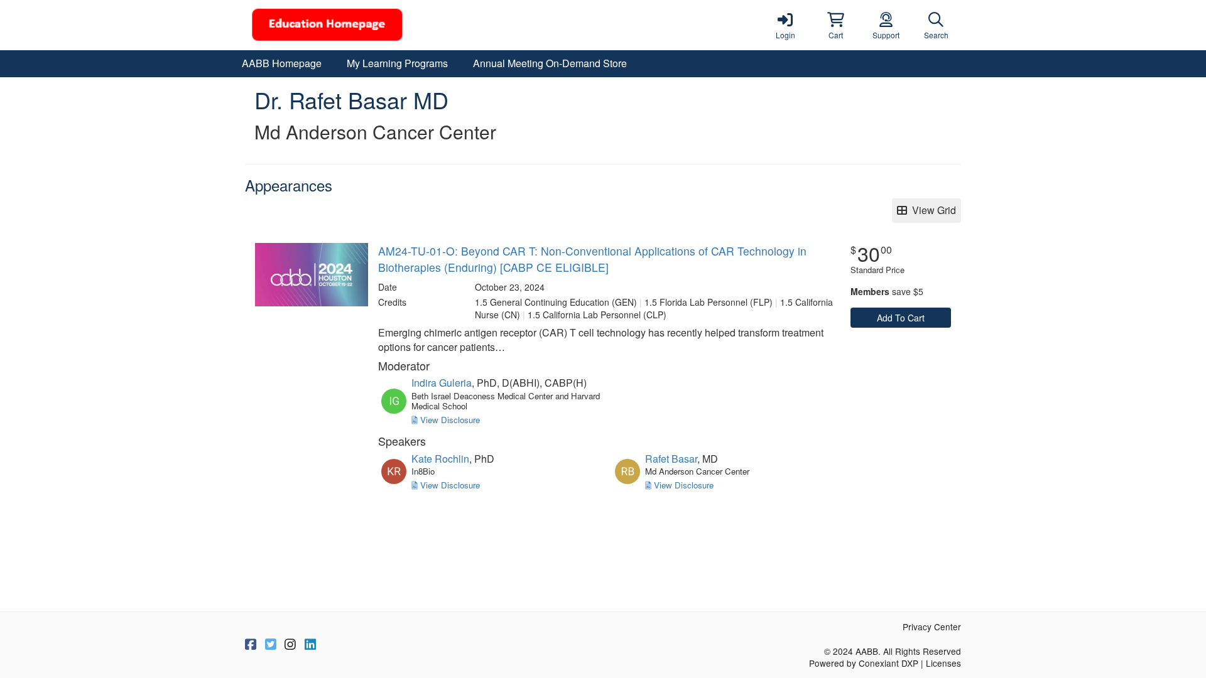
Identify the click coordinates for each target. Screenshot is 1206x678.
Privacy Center (932, 626)
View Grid (931, 210)
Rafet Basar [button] (671, 458)
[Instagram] (290, 644)
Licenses (943, 663)
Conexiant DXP (888, 663)
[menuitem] (281, 63)
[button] (835, 25)
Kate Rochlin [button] (440, 458)
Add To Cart (901, 317)
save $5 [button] (886, 291)
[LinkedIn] (310, 644)
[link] (785, 25)
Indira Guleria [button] (441, 382)
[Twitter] (270, 644)
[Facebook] (250, 644)
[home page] (364, 25)
